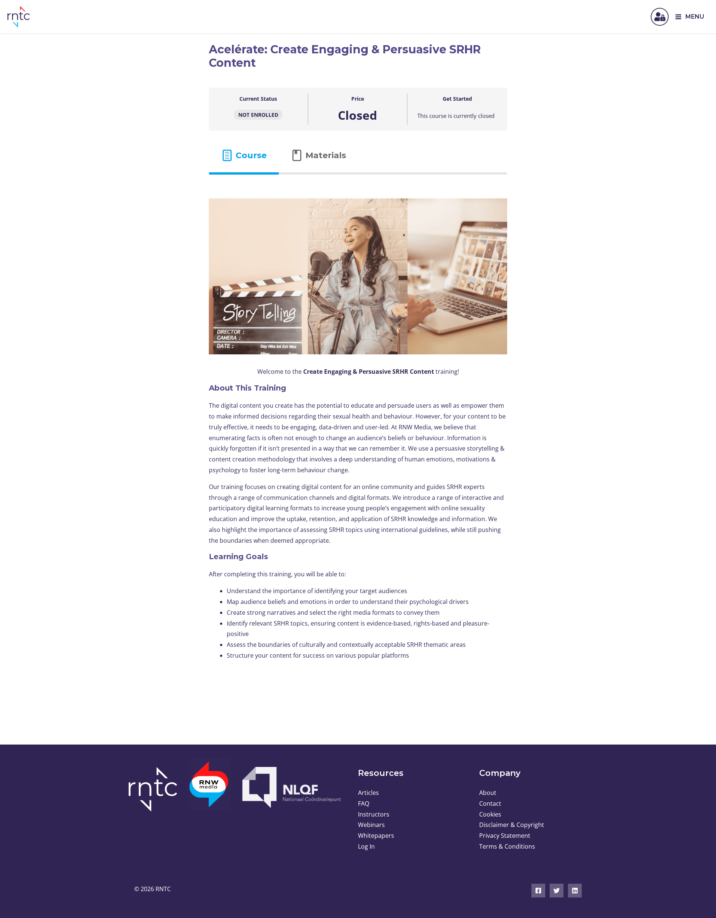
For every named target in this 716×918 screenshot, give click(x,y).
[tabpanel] (358, 428)
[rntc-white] (156, 789)
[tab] (244, 155)
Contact (490, 803)
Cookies (490, 814)
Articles (368, 793)
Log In (366, 846)
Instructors (373, 814)
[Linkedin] (575, 890)
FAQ (363, 803)
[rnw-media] (210, 789)
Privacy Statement (504, 835)
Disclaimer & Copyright (511, 825)
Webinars (371, 825)
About (487, 793)
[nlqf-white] (291, 787)
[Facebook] (538, 890)
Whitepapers (376, 835)
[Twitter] (556, 890)
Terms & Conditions (507, 846)
